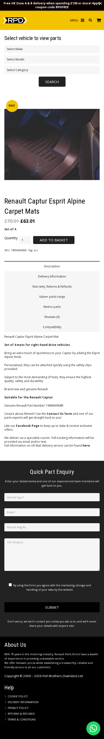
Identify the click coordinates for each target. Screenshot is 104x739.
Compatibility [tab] (52, 327)
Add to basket (54, 240)
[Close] (100, 3)
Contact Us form (59, 414)
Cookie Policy (18, 696)
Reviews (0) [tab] (52, 317)
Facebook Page (27, 426)
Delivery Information (23, 702)
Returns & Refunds (21, 713)
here (86, 445)
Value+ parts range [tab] (52, 297)
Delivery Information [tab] (52, 276)
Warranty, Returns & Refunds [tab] (52, 286)
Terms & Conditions (22, 719)
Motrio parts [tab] (52, 307)
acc (36, 250)
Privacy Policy (18, 708)
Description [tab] (52, 266)
